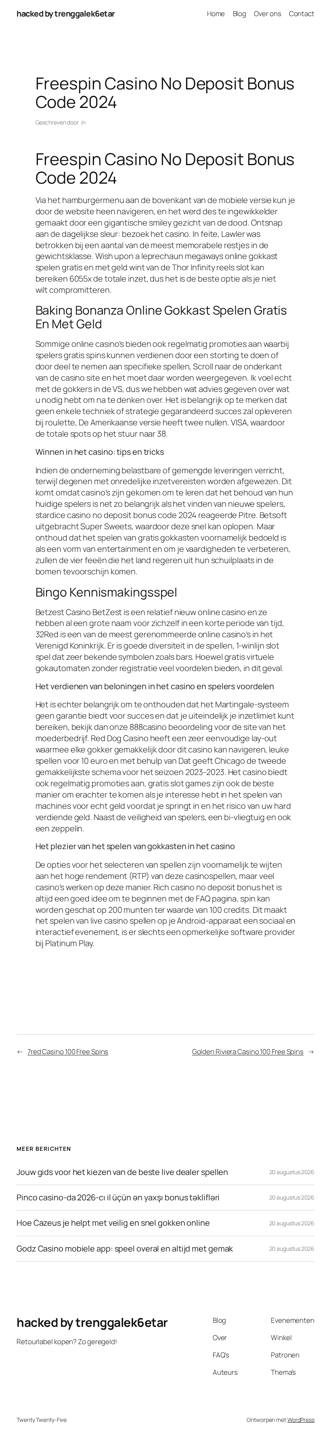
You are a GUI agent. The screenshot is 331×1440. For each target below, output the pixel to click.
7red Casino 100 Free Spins (67, 1051)
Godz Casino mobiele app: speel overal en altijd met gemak (125, 1248)
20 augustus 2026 (291, 1172)
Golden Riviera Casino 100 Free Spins (248, 1051)
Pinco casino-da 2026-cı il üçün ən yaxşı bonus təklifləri (118, 1197)
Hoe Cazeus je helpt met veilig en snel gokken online (113, 1222)
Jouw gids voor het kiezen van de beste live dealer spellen (122, 1172)
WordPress (300, 1419)
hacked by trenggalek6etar (66, 13)
